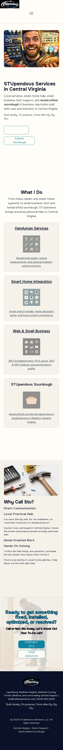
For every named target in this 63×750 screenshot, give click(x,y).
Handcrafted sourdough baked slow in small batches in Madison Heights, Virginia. (31, 418)
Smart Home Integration (31, 281)
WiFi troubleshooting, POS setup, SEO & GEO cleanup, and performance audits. (32, 364)
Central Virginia (21, 728)
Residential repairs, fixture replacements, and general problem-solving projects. (31, 262)
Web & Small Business (31, 331)
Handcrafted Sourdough (31, 731)
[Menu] (31, 13)
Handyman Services (31, 228)
